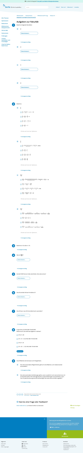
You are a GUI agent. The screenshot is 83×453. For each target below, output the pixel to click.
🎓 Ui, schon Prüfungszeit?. (41, 1)
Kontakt (3, 445)
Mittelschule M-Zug (43, 15)
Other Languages (5, 446)
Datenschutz (66, 443)
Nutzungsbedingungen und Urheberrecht (69, 447)
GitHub (24, 446)
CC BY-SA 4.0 (26, 395)
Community (24, 448)
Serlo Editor (45, 443)
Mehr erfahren (55, 427)
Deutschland (29, 15)
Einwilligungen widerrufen (69, 445)
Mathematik (20, 15)
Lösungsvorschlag (25, 42)
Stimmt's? (20, 351)
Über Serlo (3, 443)
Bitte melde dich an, (22, 405)
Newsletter (25, 443)
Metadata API (46, 445)
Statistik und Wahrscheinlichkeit (26, 17)
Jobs (24, 445)
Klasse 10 (52, 15)
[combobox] (37, 7)
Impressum (66, 449)
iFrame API (45, 446)
